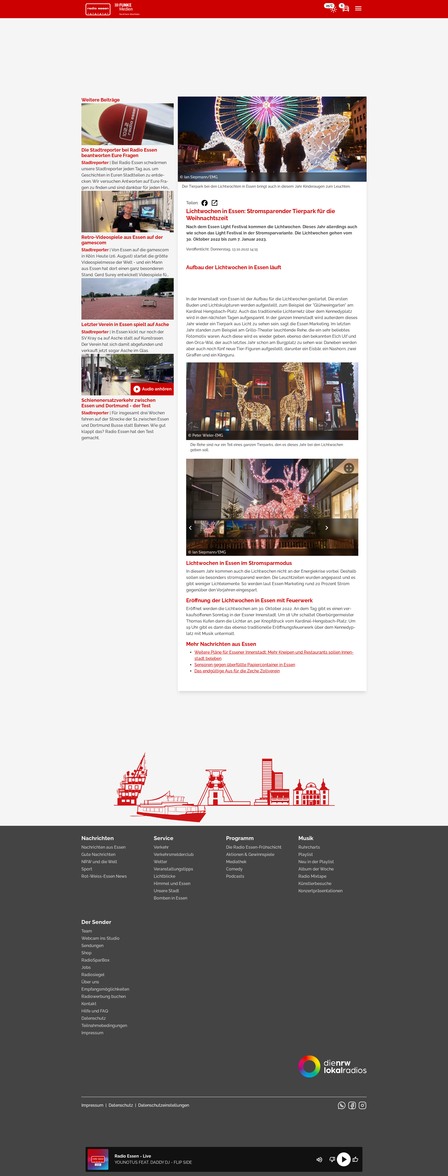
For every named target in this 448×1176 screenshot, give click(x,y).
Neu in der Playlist (316, 861)
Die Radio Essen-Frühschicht (254, 847)
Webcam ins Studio (100, 938)
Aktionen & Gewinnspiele (250, 854)
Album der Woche (316, 869)
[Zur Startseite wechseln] (98, 9)
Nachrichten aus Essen (103, 847)
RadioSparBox (95, 960)
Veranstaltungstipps (173, 869)
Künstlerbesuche (314, 883)
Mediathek (236, 861)
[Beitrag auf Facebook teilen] (204, 203)
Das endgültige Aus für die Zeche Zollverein (237, 670)
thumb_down (332, 1159)
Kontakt (88, 1003)
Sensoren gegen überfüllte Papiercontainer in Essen (244, 664)
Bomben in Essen (170, 898)
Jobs (86, 967)
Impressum (92, 1032)
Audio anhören (152, 389)
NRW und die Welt (99, 861)
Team (86, 931)
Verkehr (161, 847)
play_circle (343, 1159)
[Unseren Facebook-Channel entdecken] (352, 1105)
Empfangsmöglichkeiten (105, 989)
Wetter (160, 861)
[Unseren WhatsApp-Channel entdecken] (342, 1105)
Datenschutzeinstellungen (163, 1105)
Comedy (234, 869)
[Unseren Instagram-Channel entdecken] (362, 1105)
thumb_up (355, 1159)
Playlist (305, 854)
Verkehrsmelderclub (174, 854)
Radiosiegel (92, 974)
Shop (86, 952)
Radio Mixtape (312, 876)
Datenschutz (93, 1018)
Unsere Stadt (166, 890)
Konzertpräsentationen (320, 890)
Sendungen (92, 945)
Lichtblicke (164, 876)
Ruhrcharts (309, 847)
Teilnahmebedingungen (104, 1025)
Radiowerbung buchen (103, 996)
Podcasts (235, 876)
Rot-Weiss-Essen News (104, 876)
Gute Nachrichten (98, 854)
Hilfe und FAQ (94, 1011)
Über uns (90, 981)
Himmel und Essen (172, 883)
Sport (86, 869)
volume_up (319, 1159)
